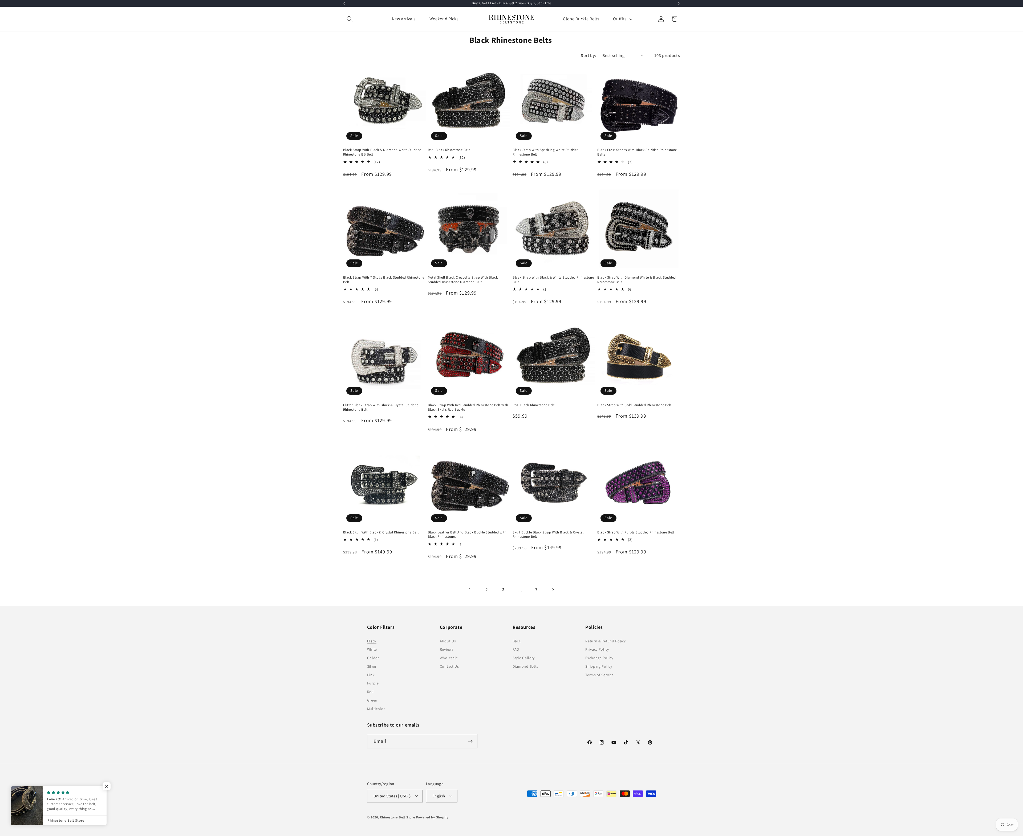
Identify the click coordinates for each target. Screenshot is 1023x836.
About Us (448, 641)
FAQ (516, 649)
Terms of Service (599, 674)
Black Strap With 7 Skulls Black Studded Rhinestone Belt (383, 279)
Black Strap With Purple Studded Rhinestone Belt (635, 532)
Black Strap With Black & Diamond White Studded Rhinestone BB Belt (382, 152)
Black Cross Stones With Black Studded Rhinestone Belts (637, 152)
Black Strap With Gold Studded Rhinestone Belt (634, 405)
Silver (372, 666)
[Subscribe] (470, 741)
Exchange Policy (599, 657)
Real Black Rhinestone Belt (449, 150)
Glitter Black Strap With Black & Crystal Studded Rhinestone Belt (381, 407)
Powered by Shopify (432, 817)
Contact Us (449, 666)
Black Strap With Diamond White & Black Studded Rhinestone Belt (636, 279)
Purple (373, 683)
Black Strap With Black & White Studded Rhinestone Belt (553, 279)
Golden (373, 657)
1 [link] (470, 589)
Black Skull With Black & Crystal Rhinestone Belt (381, 532)
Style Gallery (524, 657)
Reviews (447, 649)
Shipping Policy (598, 666)
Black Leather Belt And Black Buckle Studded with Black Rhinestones (467, 534)
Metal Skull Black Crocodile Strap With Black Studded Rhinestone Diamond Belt (463, 279)
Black (371, 641)
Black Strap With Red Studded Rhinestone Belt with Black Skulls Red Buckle (468, 407)
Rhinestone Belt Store (397, 817)
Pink (371, 674)
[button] (350, 19)
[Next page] (553, 590)
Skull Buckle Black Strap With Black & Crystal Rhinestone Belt (548, 534)
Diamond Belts (525, 666)
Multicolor (376, 708)
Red (370, 691)
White (372, 649)
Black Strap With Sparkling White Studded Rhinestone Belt (546, 152)
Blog (517, 641)
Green (372, 700)
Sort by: (588, 55)
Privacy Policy (597, 649)
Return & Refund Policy (605, 641)
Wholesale (449, 657)
